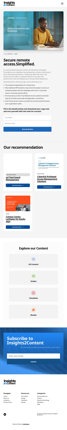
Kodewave (26, 424)
